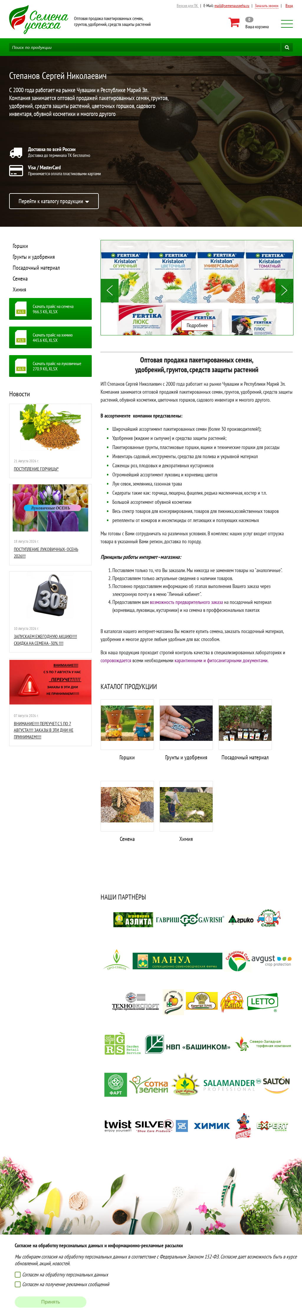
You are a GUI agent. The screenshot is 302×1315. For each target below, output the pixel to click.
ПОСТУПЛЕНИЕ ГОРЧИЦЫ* (36, 469)
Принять (50, 1301)
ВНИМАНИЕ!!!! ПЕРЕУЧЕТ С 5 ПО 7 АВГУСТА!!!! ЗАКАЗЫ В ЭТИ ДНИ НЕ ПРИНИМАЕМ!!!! (43, 730)
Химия (19, 289)
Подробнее (197, 325)
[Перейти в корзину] (249, 22)
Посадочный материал (36, 267)
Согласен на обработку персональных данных (65, 1274)
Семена (20, 278)
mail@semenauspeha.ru (231, 5)
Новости (19, 393)
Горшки (20, 246)
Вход (289, 5)
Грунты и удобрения (34, 257)
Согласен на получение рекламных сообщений (65, 1284)
